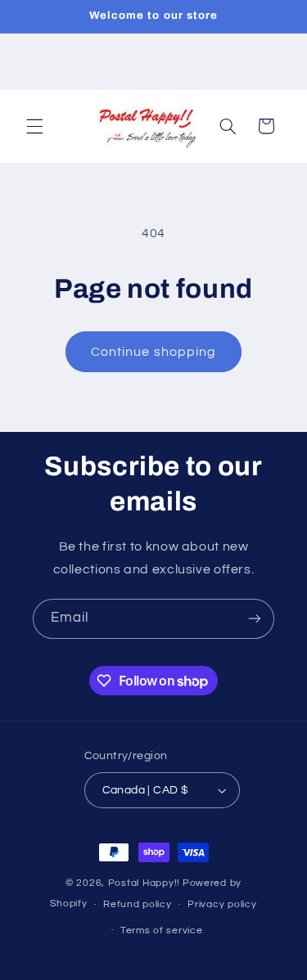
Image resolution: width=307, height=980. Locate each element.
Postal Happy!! (144, 883)
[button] (34, 126)
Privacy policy (221, 904)
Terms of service (161, 930)
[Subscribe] (254, 619)
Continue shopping (153, 351)
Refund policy (137, 904)
